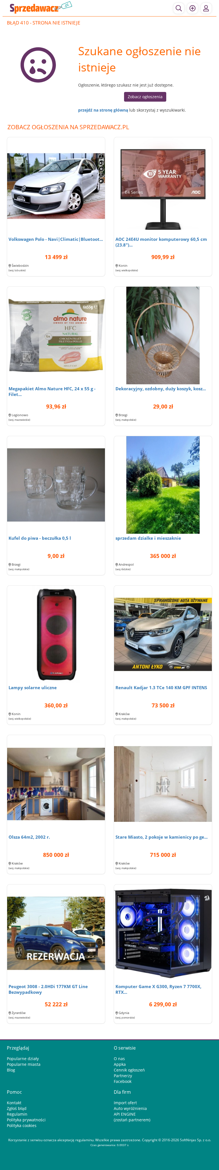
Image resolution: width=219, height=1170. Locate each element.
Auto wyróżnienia (130, 1108)
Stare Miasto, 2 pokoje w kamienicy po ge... (161, 837)
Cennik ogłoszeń (129, 1070)
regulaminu (84, 1140)
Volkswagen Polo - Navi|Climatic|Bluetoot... (56, 239)
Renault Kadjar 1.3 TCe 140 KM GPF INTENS (161, 687)
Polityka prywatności (26, 1119)
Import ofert (125, 1102)
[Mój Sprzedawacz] (206, 8)
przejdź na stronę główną (103, 110)
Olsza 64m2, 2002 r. (29, 837)
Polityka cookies (21, 1125)
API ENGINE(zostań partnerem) (132, 1116)
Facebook (122, 1081)
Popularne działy (23, 1058)
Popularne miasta (23, 1064)
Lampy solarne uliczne (33, 687)
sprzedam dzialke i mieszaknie (148, 538)
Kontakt (14, 1102)
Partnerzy (123, 1075)
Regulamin (17, 1114)
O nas (119, 1058)
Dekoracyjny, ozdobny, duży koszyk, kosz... (160, 388)
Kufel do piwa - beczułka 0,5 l (40, 538)
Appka (120, 1064)
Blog (11, 1070)
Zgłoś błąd (17, 1108)
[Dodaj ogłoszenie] (192, 8)
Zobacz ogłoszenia (145, 96)
